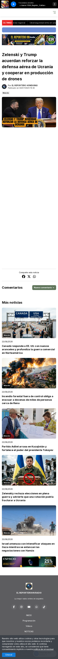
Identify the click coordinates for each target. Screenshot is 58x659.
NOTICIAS (29, 631)
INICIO (29, 615)
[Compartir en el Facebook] (23, 277)
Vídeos (29, 626)
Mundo (6, 93)
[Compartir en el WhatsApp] (34, 277)
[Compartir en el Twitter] (29, 277)
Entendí (9, 655)
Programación (29, 621)
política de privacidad (43, 649)
